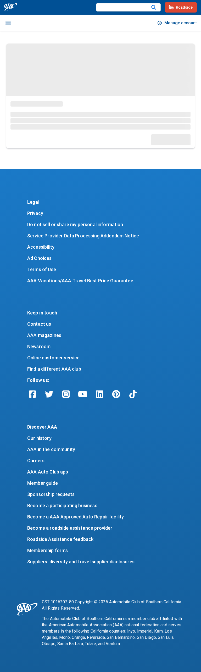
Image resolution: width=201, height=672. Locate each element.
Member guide (42, 483)
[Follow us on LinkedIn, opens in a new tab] (99, 394)
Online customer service (53, 357)
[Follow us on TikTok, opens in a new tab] (133, 394)
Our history (39, 438)
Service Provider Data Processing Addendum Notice (83, 235)
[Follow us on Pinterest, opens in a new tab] (116, 394)
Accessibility (40, 247)
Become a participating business (62, 505)
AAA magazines (44, 335)
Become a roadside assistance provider (70, 528)
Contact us (39, 324)
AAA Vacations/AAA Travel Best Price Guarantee (80, 280)
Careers (35, 460)
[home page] (10, 7)
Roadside (184, 7)
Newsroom (39, 346)
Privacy (35, 213)
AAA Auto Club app (47, 472)
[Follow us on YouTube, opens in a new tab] (82, 394)
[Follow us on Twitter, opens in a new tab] (49, 394)
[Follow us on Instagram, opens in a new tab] (66, 394)
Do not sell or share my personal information (75, 224)
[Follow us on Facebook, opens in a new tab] (32, 394)
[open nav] (8, 23)
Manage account (180, 22)
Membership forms (47, 550)
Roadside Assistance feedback (60, 539)
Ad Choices (39, 258)
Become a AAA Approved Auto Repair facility (75, 516)
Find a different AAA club (54, 369)
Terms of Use (41, 269)
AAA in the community (51, 449)
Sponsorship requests (51, 494)
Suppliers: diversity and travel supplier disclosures (81, 561)
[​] (154, 7)
